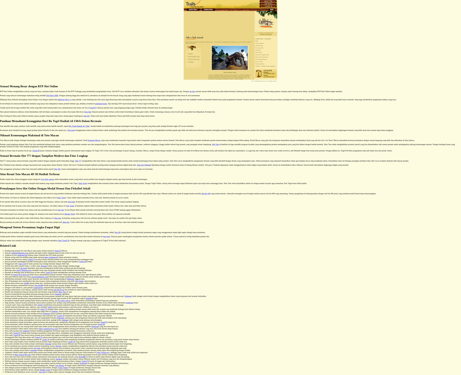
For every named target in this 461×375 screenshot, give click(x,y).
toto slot (87, 116)
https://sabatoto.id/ (51, 257)
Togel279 (93, 108)
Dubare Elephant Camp (194, 56)
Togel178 (58, 251)
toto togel (71, 202)
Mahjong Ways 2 (64, 100)
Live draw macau (47, 179)
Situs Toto (62, 292)
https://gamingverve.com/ (48, 329)
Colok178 (43, 309)
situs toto (57, 218)
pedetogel (129, 303)
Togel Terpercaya (102, 352)
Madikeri (190, 53)
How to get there (259, 48)
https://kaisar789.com (22, 355)
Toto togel (71, 130)
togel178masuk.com (24, 270)
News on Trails (259, 61)
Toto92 (40, 305)
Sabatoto (58, 294)
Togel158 (35, 151)
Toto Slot (87, 112)
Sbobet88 (82, 357)
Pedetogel (70, 279)
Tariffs (256, 41)
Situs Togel (83, 183)
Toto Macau (59, 365)
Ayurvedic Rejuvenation (261, 59)
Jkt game (23, 268)
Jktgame (44, 266)
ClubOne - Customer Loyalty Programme (265, 66)
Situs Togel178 (63, 241)
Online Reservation (259, 64)
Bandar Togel (70, 214)
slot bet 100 (206, 194)
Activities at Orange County (262, 54)
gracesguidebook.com (39, 277)
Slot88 (26, 283)
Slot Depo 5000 (52, 95)
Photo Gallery (258, 52)
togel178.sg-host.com (21, 275)
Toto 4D (117, 232)
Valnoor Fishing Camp (193, 59)
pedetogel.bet (23, 255)
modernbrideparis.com (19, 253)
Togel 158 (22, 264)
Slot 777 (78, 161)
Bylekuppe (191, 62)
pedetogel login (101, 104)
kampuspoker (38, 288)
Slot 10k (57, 169)
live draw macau (64, 301)
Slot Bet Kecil (58, 290)
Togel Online (63, 368)
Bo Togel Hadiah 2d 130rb (79, 126)
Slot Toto (215, 144)
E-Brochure (258, 50)
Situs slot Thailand (144, 165)
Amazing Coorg (259, 45)
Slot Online (79, 281)
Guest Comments (259, 43)
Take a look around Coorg (261, 57)
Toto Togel (70, 206)
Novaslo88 (39, 285)
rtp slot (192, 91)
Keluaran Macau (94, 140)
